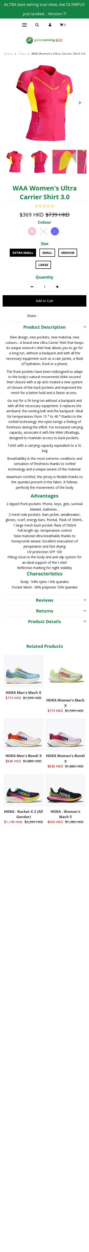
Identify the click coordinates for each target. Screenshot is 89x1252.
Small (47, 253)
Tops (22, 53)
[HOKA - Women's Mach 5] (65, 790)
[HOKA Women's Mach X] (65, 675)
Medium (67, 253)
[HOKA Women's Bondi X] (65, 734)
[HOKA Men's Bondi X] (24, 734)
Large (43, 265)
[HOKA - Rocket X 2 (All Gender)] (24, 790)
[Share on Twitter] (50, 315)
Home (8, 53)
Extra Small (23, 253)
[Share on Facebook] (42, 315)
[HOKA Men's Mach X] (24, 671)
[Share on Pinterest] (58, 315)
